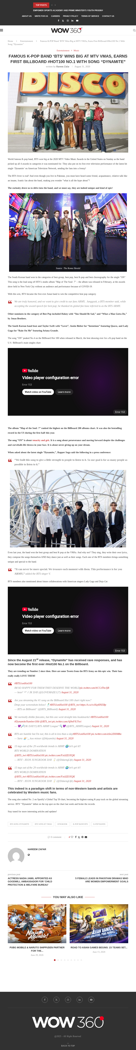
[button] (52, 5)
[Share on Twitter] (79, 837)
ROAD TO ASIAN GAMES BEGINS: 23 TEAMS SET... (99, 947)
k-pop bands (99, 824)
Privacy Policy (70, 16)
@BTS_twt (74, 704)
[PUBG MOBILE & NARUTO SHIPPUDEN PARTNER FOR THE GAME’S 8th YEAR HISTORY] (37, 923)
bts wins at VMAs (43, 824)
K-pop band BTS (80, 824)
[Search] (134, 30)
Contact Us (108, 16)
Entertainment (26, 41)
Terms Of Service (90, 16)
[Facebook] (58, 20)
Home (10, 41)
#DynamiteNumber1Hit (26, 721)
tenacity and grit (41, 440)
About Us (27, 16)
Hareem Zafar (62, 66)
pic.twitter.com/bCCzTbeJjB (94, 687)
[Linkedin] (72, 20)
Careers (55, 16)
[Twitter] (63, 20)
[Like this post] (72, 837)
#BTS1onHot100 (23, 683)
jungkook (62, 824)
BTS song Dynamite (19, 824)
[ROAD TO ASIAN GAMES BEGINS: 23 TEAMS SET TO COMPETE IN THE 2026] (99, 923)
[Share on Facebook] (75, 837)
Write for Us (41, 16)
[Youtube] (77, 20)
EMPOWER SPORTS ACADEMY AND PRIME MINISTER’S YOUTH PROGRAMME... (71, 10)
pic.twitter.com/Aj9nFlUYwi (66, 721)
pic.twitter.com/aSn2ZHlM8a (106, 734)
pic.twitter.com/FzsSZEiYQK (60, 755)
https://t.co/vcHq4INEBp (93, 704)
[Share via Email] (86, 837)
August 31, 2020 (69, 692)
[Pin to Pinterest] (82, 837)
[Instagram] (68, 20)
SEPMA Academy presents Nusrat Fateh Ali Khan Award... (65, 5)
